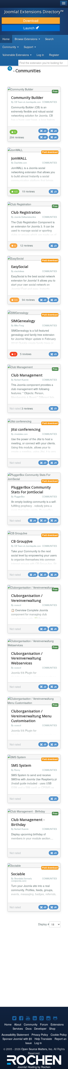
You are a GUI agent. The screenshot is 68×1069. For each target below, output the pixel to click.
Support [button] (29, 47)
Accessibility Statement (15, 1034)
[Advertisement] (34, 970)
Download (30, 20)
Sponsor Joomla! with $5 (17, 1039)
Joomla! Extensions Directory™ (34, 11)
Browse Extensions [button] (26, 39)
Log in (40, 55)
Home (6, 39)
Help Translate (43, 1039)
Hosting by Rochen (34, 1067)
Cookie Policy (59, 1034)
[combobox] (43, 63)
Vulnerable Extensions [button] (16, 55)
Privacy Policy (40, 1034)
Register (54, 55)
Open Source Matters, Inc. (37, 1049)
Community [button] (9, 47)
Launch (29, 28)
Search (49, 39)
